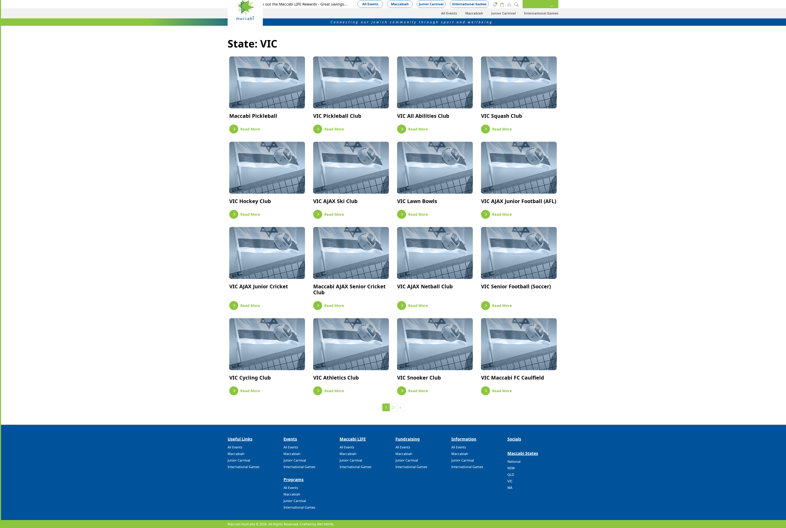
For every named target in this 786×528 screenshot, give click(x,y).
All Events (370, 4)
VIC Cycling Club (250, 377)
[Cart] (502, 4)
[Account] (509, 4)
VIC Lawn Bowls (417, 201)
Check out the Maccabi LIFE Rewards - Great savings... (300, 4)
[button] (540, 4)
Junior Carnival (431, 4)
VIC (510, 481)
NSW (511, 468)
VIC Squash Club (501, 115)
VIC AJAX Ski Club (335, 201)
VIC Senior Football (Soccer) (516, 286)
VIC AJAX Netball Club (425, 286)
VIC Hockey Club (250, 201)
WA (509, 487)
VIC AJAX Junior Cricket (258, 286)
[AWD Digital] (325, 524)
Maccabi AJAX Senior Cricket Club (349, 289)
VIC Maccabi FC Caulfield (512, 377)
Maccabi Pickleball (253, 115)
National (514, 461)
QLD (510, 474)
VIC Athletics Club (336, 377)
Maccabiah (400, 4)
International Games (469, 4)
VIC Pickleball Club (337, 115)
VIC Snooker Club (419, 377)
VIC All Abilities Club (423, 115)
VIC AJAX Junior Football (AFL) (518, 201)
